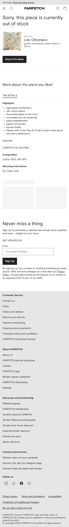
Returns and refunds (14, 317)
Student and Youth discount (18, 425)
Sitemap (7, 387)
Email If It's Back (14, 59)
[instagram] (6, 483)
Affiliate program (11, 403)
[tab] (10, 94)
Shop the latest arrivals (23, 2)
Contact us (9, 301)
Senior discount (11, 442)
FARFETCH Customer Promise (19, 339)
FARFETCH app (11, 371)
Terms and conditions (33, 496)
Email (5, 246)
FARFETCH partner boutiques (19, 360)
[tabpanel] (34, 137)
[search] (11, 8)
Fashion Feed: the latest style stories (22, 468)
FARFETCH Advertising (15, 382)
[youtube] (29, 483)
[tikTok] (13, 483)
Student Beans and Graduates (19, 420)
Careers (7, 366)
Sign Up (9, 261)
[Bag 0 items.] (64, 8)
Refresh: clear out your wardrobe (20, 457)
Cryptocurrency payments (17, 328)
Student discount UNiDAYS (17, 414)
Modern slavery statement (16, 377)
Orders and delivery (13, 312)
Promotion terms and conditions (20, 333)
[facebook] (21, 483)
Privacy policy (10, 496)
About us (8, 355)
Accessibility (55, 496)
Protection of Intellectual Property (21, 502)
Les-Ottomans (35, 40)
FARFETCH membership (16, 409)
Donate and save (12, 436)
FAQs (6, 306)
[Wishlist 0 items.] (57, 8)
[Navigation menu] (4, 8)
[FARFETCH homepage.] (34, 8)
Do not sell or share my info (17, 508)
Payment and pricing (14, 322)
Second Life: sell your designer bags (22, 463)
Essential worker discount (16, 431)
